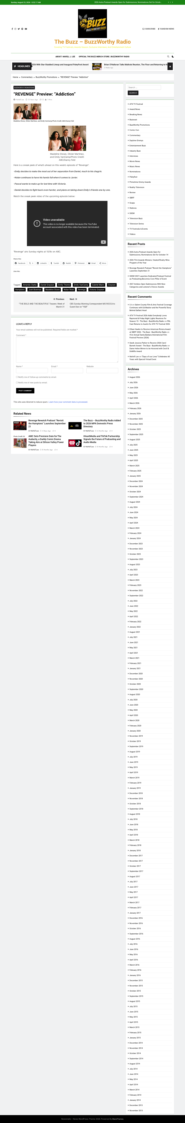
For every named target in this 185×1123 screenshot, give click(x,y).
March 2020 (134, 720)
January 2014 (135, 1100)
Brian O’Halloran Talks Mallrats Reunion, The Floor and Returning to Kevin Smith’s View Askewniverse (117, 64)
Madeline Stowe (52, 289)
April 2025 (134, 460)
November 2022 (136, 590)
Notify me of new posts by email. (32, 382)
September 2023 (136, 559)
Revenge (81, 289)
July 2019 (133, 757)
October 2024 (135, 492)
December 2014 (136, 1043)
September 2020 (136, 689)
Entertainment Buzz (138, 146)
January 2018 (135, 850)
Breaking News (136, 114)
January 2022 (135, 627)
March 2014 (134, 1090)
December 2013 (136, 1105)
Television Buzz (136, 218)
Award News (135, 109)
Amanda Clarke (29, 285)
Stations (133, 208)
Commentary (135, 135)
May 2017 (134, 892)
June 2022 (134, 606)
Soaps (132, 203)
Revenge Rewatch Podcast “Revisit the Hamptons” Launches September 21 (47, 423)
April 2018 (134, 835)
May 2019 (134, 767)
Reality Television (137, 187)
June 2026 (134, 387)
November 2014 (136, 1048)
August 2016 (135, 939)
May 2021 (134, 648)
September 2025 (136, 434)
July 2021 (133, 637)
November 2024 (136, 486)
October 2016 (135, 928)
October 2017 (135, 866)
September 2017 (136, 871)
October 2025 (135, 429)
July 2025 (133, 445)
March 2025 (134, 466)
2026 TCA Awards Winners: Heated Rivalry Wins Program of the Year (133, 2)
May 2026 (134, 393)
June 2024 (134, 512)
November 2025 (136, 424)
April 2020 (134, 715)
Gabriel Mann (98, 285)
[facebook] (12, 29)
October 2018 (135, 804)
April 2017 (134, 897)
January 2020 (135, 731)
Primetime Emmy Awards (140, 182)
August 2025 (135, 439)
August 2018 (135, 814)
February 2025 (135, 471)
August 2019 (135, 752)
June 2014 (134, 1074)
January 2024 (135, 538)
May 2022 (134, 611)
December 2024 (136, 481)
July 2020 (133, 700)
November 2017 (136, 861)
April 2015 (134, 1022)
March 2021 (134, 658)
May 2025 (134, 455)
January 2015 (135, 1038)
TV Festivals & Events (139, 229)
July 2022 (133, 601)
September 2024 (136, 497)
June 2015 (134, 1012)
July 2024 (133, 507)
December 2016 (136, 918)
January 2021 (135, 668)
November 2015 (136, 986)
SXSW (132, 213)
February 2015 (135, 1032)
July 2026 (133, 382)
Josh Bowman (35, 289)
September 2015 (136, 996)
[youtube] (26, 29)
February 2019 (135, 783)
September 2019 (136, 746)
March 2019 (134, 778)
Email (54, 366)
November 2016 (136, 923)
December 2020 (136, 673)
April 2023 (134, 575)
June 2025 (134, 450)
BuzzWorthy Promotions (24, 88)
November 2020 (136, 679)
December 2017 (136, 856)
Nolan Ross (69, 289)
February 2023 (135, 585)
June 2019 (134, 762)
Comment (21, 335)
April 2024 (134, 523)
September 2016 (136, 934)
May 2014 (134, 1079)
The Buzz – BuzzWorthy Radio (92, 41)
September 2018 (136, 809)
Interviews (134, 156)
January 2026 (135, 413)
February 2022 (135, 622)
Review (132, 192)
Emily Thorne (64, 285)
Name (19, 366)
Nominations (135, 172)
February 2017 (135, 908)
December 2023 (136, 544)
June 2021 (134, 642)
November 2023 (136, 549)
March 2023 (134, 580)
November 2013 (136, 1110)
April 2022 (134, 616)
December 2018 (136, 793)
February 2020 (135, 726)
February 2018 (135, 845)
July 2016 (133, 944)
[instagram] (15, 29)
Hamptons (20, 289)
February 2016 (135, 970)
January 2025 (135, 476)
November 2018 (136, 798)
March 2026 (134, 403)
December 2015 (136, 980)
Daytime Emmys (136, 140)
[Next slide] (172, 2)
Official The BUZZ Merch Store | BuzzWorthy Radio (104, 56)
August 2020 (135, 694)
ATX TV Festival (136, 104)
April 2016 (134, 960)
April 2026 (134, 398)
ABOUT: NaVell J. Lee (65, 56)
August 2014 (135, 1064)
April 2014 (134, 1084)
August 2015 (135, 1001)
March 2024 (134, 528)
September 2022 (136, 596)
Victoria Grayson (96, 289)
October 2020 (135, 684)
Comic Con (134, 130)
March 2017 (134, 902)
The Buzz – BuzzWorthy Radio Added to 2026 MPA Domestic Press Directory (102, 423)
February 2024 (135, 533)
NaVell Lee (20, 99)
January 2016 (135, 975)
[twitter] (19, 29)
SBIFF (132, 198)
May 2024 (134, 518)
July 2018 (133, 819)
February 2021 (135, 663)
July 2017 (133, 882)
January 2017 (135, 913)
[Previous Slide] (168, 2)
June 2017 (134, 887)
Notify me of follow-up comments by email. (37, 377)
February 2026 (135, 408)
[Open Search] (168, 56)
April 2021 (134, 653)
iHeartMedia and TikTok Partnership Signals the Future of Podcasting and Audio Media (102, 439)
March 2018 (134, 840)
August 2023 (135, 564)
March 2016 (134, 965)
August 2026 (135, 377)
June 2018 (134, 824)
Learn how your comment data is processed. (68, 402)
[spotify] (22, 29)
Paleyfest (133, 177)
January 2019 (135, 788)
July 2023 (133, 570)
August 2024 (135, 502)
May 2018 (134, 830)
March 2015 (134, 1027)
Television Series (137, 224)
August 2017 (135, 876)
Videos (132, 234)
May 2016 (134, 954)
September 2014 (136, 1058)
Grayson (112, 285)
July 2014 (133, 1069)
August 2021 (135, 632)
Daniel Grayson (47, 285)
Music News (135, 166)
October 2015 (135, 991)
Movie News (135, 161)
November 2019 (136, 736)
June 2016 (134, 949)
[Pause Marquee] (170, 66)
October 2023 (135, 554)
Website (90, 366)
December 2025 (136, 419)
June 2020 (134, 705)
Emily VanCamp (81, 285)
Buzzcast (133, 120)
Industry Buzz (135, 151)
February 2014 (135, 1095)
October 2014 (135, 1053)
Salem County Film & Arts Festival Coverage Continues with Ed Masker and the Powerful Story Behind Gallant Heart (151, 308)
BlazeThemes (117, 1119)
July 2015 (133, 1006)
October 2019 (135, 741)
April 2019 (134, 772)
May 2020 (134, 710)
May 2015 (134, 1017)
